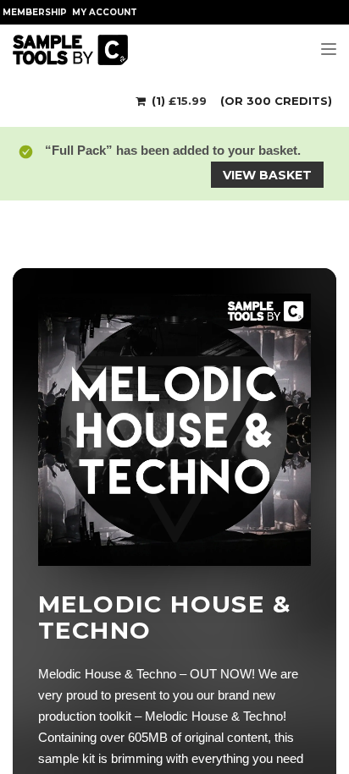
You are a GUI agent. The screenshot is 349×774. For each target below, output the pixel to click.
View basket (267, 175)
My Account (104, 12)
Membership (35, 12)
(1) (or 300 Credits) (240, 100)
